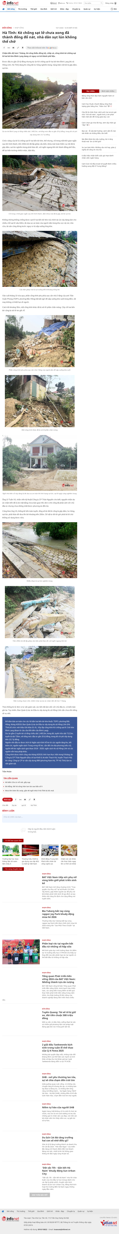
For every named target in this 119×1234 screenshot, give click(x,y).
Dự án (14, 805)
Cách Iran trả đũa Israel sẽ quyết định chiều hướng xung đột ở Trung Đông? (99, 165)
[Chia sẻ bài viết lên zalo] (8, 47)
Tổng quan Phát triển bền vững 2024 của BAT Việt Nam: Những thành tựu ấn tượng (59, 979)
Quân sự (87, 9)
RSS (115, 9)
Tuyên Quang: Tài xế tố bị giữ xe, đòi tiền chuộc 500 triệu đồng (59, 1015)
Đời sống (11, 9)
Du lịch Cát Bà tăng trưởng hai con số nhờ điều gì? (57, 1139)
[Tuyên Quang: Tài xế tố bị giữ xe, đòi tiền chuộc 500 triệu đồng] (21, 1020)
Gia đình (43, 9)
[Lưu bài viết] (22, 47)
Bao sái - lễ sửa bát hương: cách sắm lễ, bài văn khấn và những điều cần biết (99, 132)
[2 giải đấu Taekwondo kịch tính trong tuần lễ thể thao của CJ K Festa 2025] (21, 1053)
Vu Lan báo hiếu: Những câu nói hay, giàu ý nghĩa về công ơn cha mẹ (99, 148)
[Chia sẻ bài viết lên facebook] (4, 47)
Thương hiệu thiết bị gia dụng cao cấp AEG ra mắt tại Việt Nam (30, 861)
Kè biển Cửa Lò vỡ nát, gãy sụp (17, 782)
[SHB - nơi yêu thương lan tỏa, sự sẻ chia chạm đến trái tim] (21, 1085)
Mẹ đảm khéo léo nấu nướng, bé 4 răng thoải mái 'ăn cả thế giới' (97, 140)
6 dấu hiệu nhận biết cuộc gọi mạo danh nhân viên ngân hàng (98, 156)
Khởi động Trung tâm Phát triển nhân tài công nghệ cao (49, 861)
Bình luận (7, 800)
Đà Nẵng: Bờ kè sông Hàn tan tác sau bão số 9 (23, 786)
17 (111, 106)
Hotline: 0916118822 (75, 3)
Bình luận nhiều (108, 91)
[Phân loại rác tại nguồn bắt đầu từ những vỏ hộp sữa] (21, 951)
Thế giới (33, 9)
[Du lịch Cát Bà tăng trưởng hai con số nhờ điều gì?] (21, 1145)
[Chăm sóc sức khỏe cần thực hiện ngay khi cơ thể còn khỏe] (69, 850)
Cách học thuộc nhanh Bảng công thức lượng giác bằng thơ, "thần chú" (97, 105)
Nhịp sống (19, 28)
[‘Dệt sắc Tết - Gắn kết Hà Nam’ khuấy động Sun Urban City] (21, 1176)
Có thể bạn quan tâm (13, 840)
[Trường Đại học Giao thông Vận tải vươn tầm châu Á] (11, 850)
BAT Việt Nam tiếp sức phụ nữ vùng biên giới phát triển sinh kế (59, 880)
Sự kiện (97, 9)
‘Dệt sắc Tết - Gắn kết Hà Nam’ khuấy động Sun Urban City (58, 1170)
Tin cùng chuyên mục (13, 869)
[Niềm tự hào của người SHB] (21, 1115)
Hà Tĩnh (34, 805)
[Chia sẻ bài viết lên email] (13, 47)
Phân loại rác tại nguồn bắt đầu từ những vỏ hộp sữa (57, 945)
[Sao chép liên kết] (18, 47)
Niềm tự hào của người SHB (58, 1107)
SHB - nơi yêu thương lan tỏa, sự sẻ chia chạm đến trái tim (59, 1079)
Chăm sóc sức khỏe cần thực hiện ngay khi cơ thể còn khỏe (68, 861)
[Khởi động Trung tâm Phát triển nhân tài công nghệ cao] (50, 850)
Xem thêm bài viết (40, 1195)
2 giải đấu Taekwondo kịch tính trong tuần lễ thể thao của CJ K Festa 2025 (57, 1047)
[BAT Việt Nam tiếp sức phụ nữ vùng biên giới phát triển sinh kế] (21, 885)
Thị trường (22, 9)
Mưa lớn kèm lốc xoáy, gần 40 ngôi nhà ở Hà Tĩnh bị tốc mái (29, 790)
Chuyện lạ (76, 9)
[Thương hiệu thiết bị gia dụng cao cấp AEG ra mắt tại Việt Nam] (30, 850)
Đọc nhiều (91, 91)
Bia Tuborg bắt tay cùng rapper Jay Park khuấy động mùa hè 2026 (58, 914)
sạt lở (23, 805)
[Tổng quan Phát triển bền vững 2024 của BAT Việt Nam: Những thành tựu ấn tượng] (21, 984)
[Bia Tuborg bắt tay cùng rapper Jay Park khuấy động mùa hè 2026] (21, 919)
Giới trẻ (54, 9)
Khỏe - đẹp (64, 9)
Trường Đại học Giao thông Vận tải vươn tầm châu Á (10, 861)
